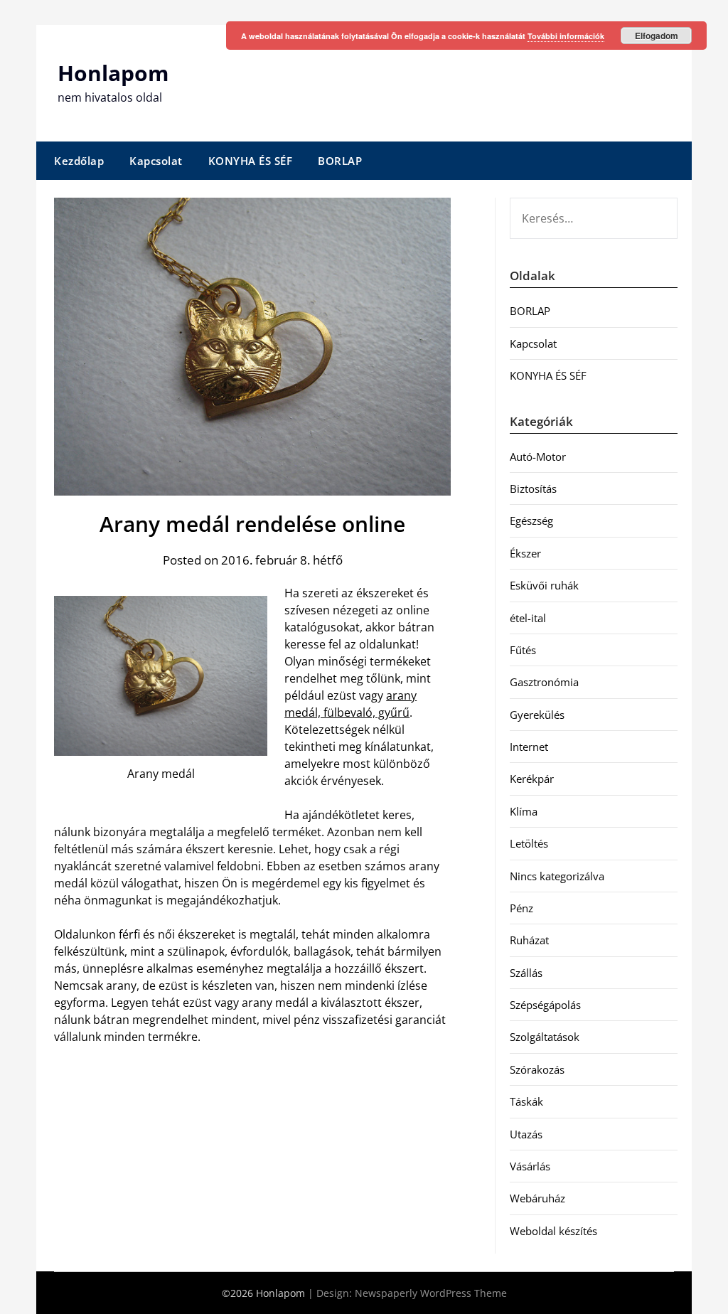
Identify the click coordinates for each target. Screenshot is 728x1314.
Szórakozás (537, 1069)
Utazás (526, 1134)
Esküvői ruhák (544, 585)
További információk (566, 36)
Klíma (523, 811)
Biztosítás (533, 488)
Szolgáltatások (544, 1037)
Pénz (521, 908)
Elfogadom (656, 35)
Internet (529, 746)
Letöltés (529, 843)
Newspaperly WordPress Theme (431, 1293)
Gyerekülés (537, 714)
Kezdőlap (79, 161)
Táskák (526, 1101)
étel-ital (528, 618)
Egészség (531, 520)
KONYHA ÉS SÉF (250, 161)
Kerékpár (532, 778)
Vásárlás (530, 1166)
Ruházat (529, 940)
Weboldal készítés (553, 1231)
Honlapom (113, 72)
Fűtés (523, 650)
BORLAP (340, 161)
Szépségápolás (545, 1005)
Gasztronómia (544, 682)
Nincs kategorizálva (557, 876)
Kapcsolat (156, 161)
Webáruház (537, 1198)
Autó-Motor (538, 456)
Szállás (526, 973)
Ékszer (525, 553)
